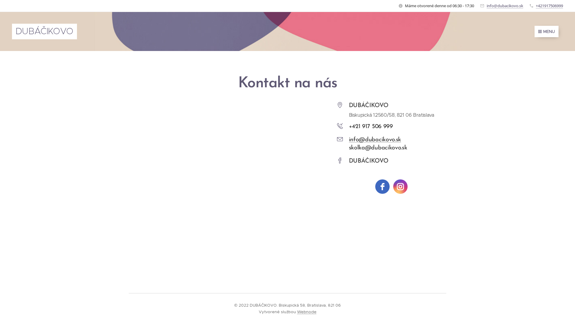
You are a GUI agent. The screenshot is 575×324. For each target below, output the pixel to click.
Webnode (307, 311)
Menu (549, 31)
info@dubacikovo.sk (505, 5)
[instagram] (400, 186)
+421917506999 (549, 5)
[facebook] (382, 186)
